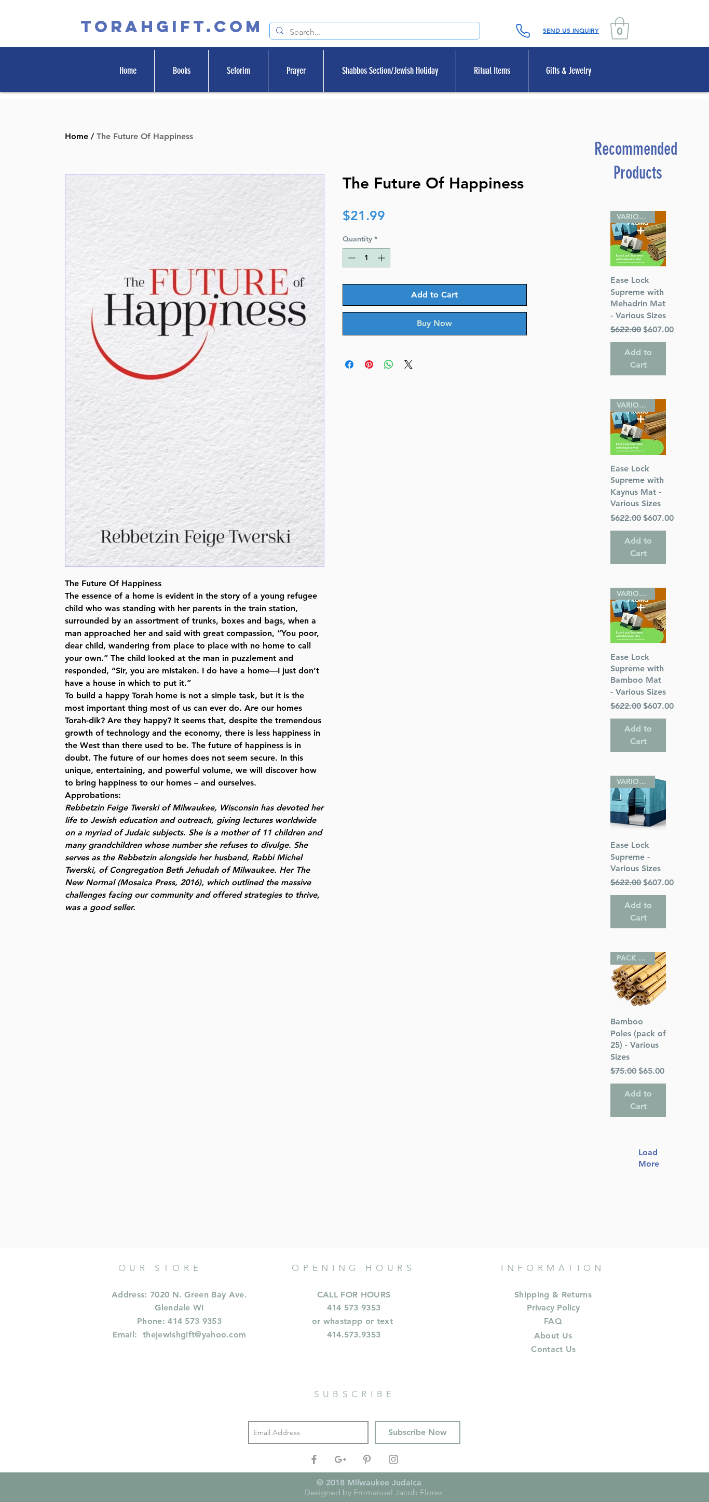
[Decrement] (350, 258)
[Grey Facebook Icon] (314, 1459)
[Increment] (382, 258)
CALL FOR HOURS (353, 1295)
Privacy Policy (553, 1307)
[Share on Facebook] (349, 364)
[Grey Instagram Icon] (393, 1459)
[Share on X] (408, 364)
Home (76, 136)
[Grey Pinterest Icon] (367, 1459)
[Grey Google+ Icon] (340, 1459)
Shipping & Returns (553, 1295)
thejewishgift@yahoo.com (194, 1334)
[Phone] (522, 30)
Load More (643, 1158)
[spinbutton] (366, 258)
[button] (619, 28)
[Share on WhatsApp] (389, 364)
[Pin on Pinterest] (369, 364)
